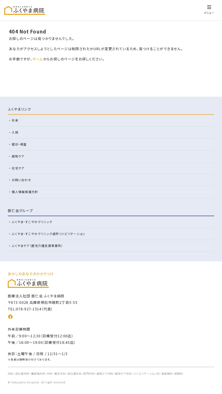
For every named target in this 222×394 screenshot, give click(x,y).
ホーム (37, 58)
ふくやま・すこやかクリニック (32, 222)
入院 (15, 132)
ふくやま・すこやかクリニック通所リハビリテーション (48, 234)
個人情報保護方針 (25, 192)
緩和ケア (18, 156)
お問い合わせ (21, 180)
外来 (15, 120)
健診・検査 (19, 144)
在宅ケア (18, 168)
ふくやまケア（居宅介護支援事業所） (37, 245)
